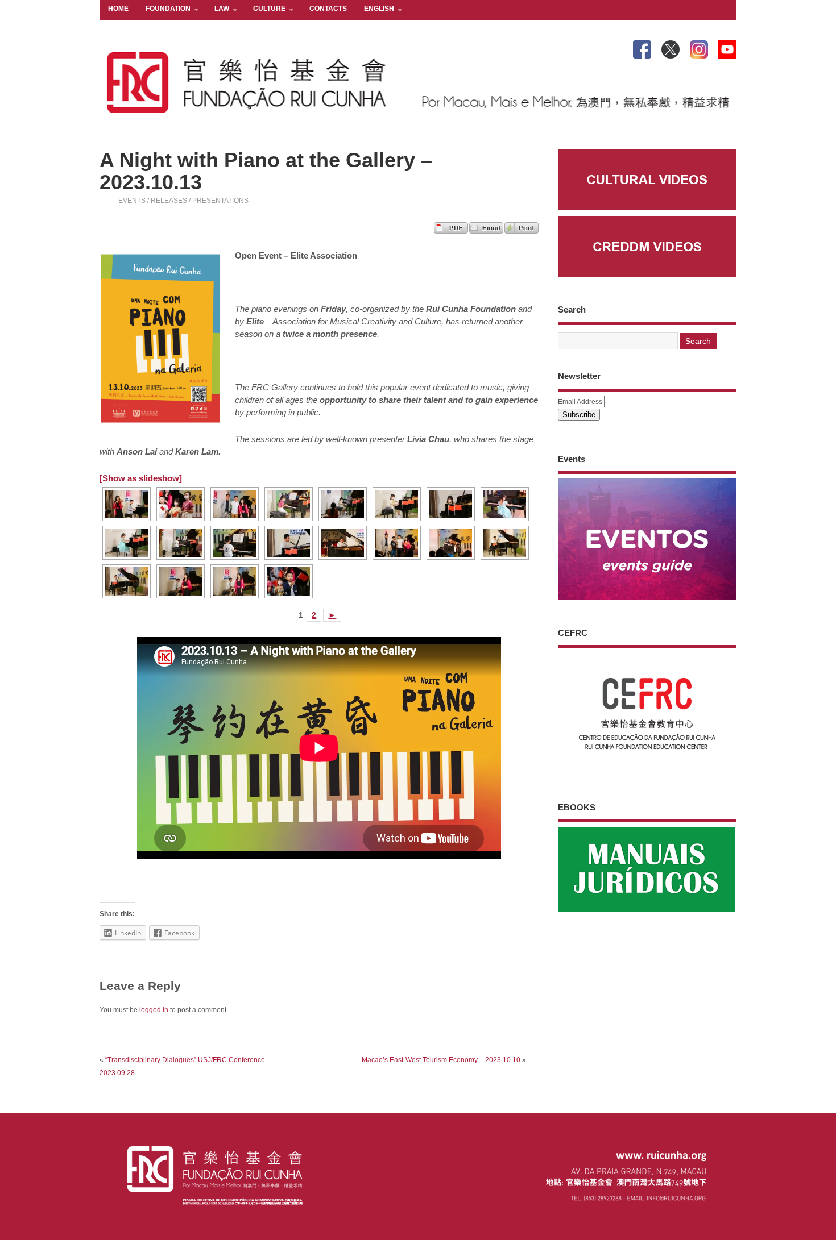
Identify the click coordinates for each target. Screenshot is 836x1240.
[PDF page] (451, 230)
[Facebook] (642, 47)
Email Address (580, 402)
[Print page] (521, 230)
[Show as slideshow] (141, 478)
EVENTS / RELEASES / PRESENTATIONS (183, 201)
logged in (153, 1010)
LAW (217, 9)
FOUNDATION (164, 9)
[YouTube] (727, 47)
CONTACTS (328, 9)
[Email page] (486, 230)
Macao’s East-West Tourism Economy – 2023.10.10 (441, 1060)
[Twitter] (670, 47)
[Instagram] (699, 47)
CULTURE (265, 9)
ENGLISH (374, 9)
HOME (118, 9)
